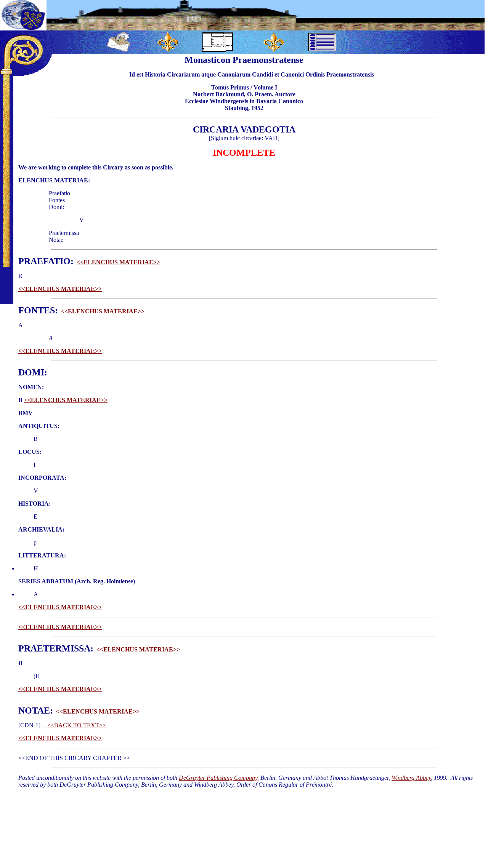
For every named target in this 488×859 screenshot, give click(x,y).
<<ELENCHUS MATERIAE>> (118, 262)
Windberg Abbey (411, 777)
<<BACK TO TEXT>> (76, 725)
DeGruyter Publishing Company (218, 777)
